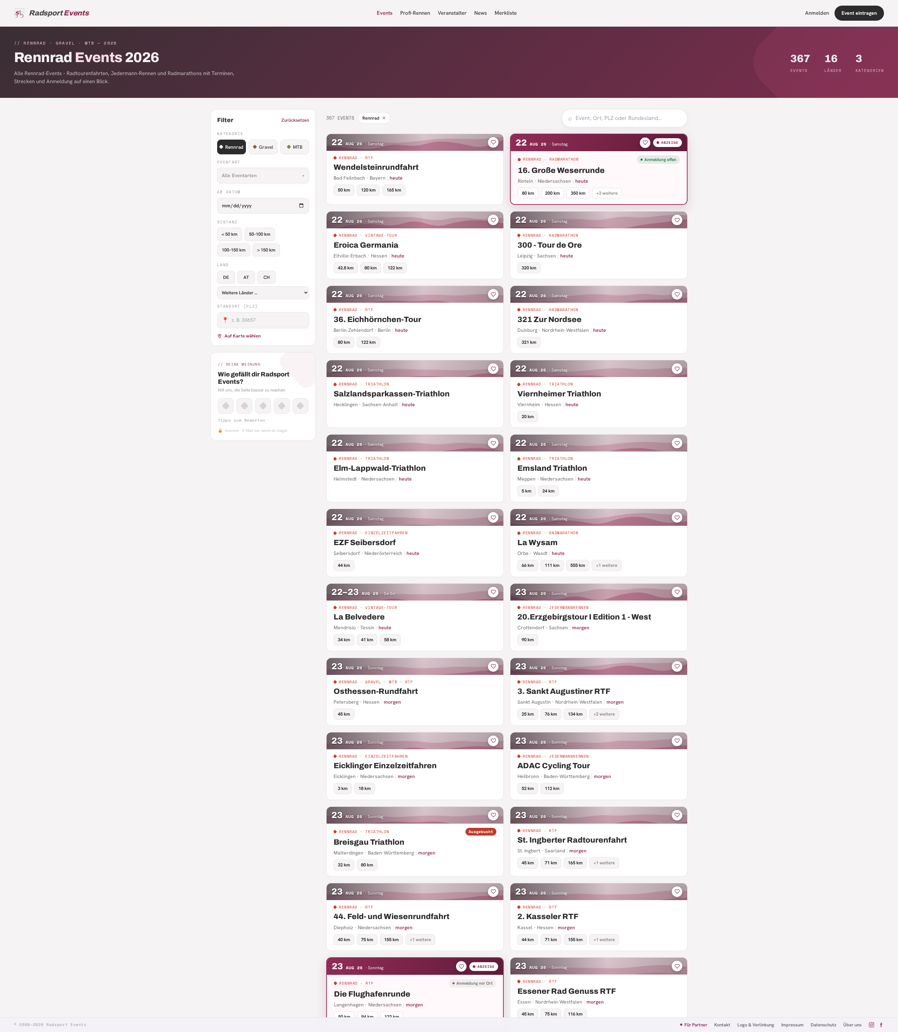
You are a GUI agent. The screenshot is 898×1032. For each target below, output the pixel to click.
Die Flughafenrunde (372, 994)
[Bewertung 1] (226, 406)
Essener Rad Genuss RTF (566, 991)
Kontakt (722, 1025)
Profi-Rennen (415, 12)
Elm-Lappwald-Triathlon (380, 468)
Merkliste (506, 12)
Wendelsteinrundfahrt (376, 167)
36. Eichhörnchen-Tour (377, 319)
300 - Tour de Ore (549, 245)
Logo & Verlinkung (755, 1025)
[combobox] (628, 118)
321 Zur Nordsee (549, 319)
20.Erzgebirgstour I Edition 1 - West (584, 617)
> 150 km (266, 250)
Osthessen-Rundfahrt (376, 691)
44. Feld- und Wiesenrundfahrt (391, 916)
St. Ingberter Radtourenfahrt (572, 840)
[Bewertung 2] (244, 406)
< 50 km (229, 234)
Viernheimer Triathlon (559, 394)
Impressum (792, 1025)
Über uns (852, 1025)
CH (266, 277)
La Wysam (537, 542)
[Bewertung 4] (282, 406)
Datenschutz (823, 1025)
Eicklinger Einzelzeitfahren (385, 766)
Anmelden (817, 12)
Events (385, 12)
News (480, 12)
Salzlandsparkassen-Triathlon (392, 394)
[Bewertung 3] (263, 406)
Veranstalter (452, 12)
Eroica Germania (366, 245)
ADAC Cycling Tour (553, 766)
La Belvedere (359, 617)
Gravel (266, 147)
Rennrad (234, 147)
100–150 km (234, 250)
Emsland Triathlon (552, 468)
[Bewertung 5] (300, 406)
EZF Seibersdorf (365, 542)
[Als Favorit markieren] (493, 142)
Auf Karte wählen (242, 336)
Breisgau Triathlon (369, 842)
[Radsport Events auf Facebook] (881, 1025)
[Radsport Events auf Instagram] (871, 1025)
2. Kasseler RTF (547, 916)
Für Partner (695, 1025)
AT (246, 277)
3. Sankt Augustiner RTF (563, 691)
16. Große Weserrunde (561, 170)
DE (226, 277)
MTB (297, 147)
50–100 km (259, 234)
